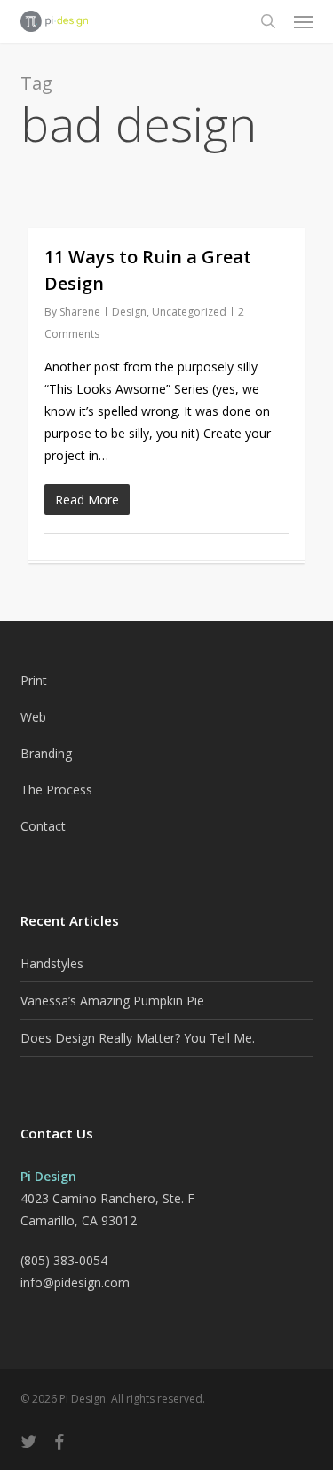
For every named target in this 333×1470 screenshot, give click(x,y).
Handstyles (51, 963)
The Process (56, 789)
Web (33, 716)
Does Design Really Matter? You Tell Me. (137, 1037)
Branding (46, 753)
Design (129, 311)
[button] (303, 21)
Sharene (79, 311)
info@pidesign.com (75, 1282)
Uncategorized (189, 311)
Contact (43, 825)
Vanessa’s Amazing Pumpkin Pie (112, 1000)
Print (33, 680)
